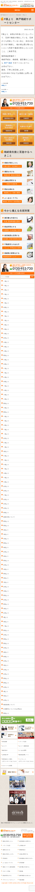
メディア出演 (22, 741)
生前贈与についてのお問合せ (12, 709)
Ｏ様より (6, 329)
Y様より (6, 582)
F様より (6, 665)
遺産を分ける (6, 849)
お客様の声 (5, 754)
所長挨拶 (4, 741)
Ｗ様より (6, 307)
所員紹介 (5, 858)
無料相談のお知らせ (25, 875)
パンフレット (26, 760)
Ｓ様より (6, 351)
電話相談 (21, 879)
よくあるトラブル (8, 862)
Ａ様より (6, 325)
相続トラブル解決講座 (9, 867)
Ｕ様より (6, 290)
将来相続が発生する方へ (26, 858)
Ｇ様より (6, 333)
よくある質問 (22, 750)
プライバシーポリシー (9, 879)
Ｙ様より (6, 285)
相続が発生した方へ (8, 854)
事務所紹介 (22, 849)
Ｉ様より (6, 281)
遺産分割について (9, 517)
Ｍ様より (6, 298)
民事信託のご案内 (9, 760)
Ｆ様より (6, 294)
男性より (6, 355)
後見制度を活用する (25, 841)
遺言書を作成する (24, 867)
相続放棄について (9, 704)
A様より (6, 530)
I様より (5, 617)
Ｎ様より (6, 342)
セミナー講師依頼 (24, 746)
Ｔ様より (6, 316)
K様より (6, 556)
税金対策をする (7, 875)
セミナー (4, 746)
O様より (6, 538)
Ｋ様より (6, 377)
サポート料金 (6, 871)
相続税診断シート (24, 754)
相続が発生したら (8, 841)
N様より (6, 547)
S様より (6, 451)
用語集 (21, 871)
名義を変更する (23, 854)
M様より (6, 512)
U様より (6, 569)
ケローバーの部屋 (7, 765)
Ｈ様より (6, 346)
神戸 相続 (8, 63)
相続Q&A (4, 750)
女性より (6, 338)
